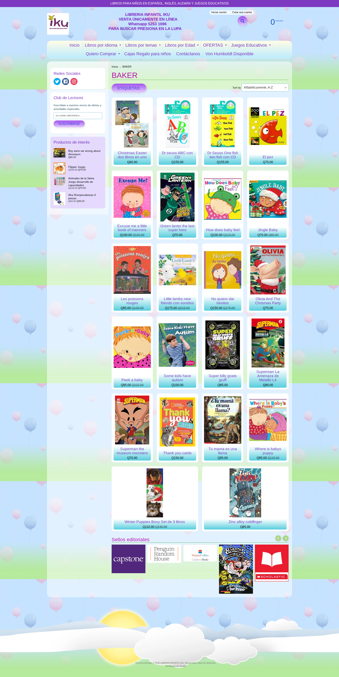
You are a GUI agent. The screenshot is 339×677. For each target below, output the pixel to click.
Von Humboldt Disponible (229, 53)
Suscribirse (69, 124)
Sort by (237, 87)
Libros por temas (143, 46)
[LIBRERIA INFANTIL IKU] (58, 24)
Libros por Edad (182, 46)
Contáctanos (188, 53)
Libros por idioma (103, 46)
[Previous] (278, 538)
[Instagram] (73, 81)
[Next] (286, 538)
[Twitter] (57, 81)
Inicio (74, 45)
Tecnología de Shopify (175, 666)
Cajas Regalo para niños (147, 53)
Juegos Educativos (251, 46)
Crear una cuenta (242, 12)
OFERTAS (215, 46)
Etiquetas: (129, 88)
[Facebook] (65, 81)
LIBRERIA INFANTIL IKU (172, 663)
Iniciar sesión (218, 12)
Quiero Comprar (103, 54)
